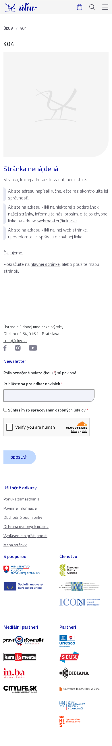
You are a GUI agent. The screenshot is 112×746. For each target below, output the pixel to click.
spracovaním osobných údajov (58, 410)
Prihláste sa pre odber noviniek (33, 384)
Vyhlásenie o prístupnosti (25, 536)
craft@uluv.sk (15, 340)
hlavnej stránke (45, 264)
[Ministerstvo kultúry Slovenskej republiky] (28, 570)
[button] (105, 7)
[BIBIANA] (84, 673)
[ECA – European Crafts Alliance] (84, 570)
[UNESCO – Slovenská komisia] (84, 640)
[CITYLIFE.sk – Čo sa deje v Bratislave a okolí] (28, 689)
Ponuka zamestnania (21, 499)
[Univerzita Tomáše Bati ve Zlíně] (84, 689)
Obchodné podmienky (22, 517)
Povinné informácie (20, 508)
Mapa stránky (15, 545)
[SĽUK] (84, 657)
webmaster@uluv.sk (57, 220)
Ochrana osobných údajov (26, 526)
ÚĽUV (8, 28)
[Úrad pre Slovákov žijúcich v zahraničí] (84, 705)
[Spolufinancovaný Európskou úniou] (28, 586)
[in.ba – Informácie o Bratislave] (28, 673)
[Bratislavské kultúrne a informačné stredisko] (84, 721)
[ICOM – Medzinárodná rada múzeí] (84, 602)
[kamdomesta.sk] (28, 657)
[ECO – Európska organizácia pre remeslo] (84, 586)
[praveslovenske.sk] (28, 640)
